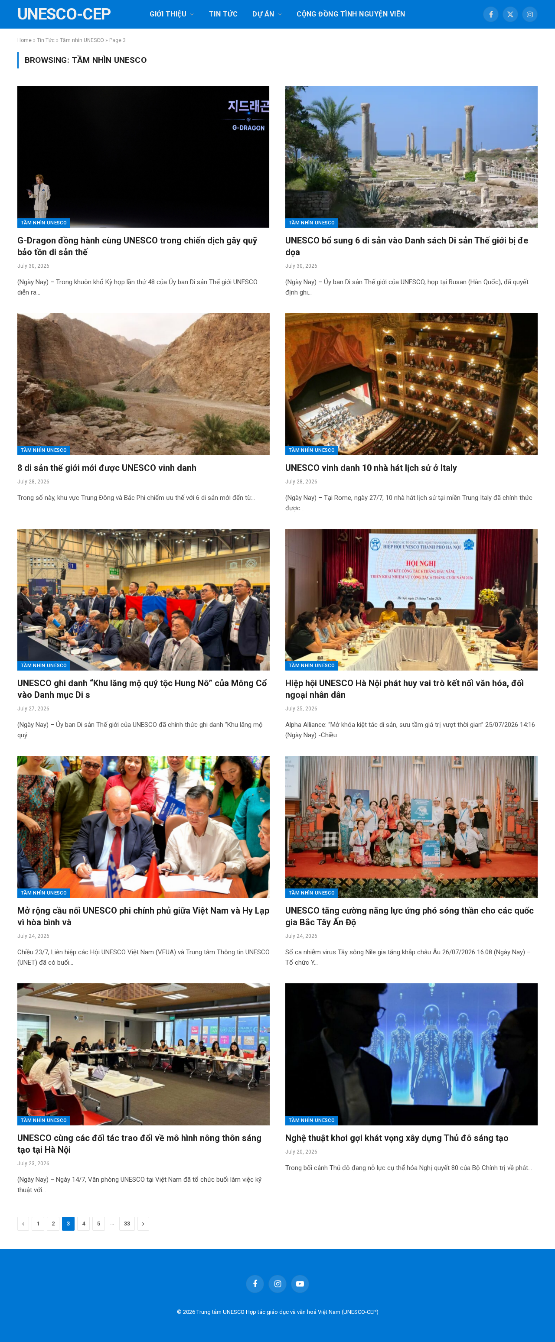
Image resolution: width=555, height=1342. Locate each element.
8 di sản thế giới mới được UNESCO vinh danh (106, 468)
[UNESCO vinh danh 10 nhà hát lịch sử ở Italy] (411, 384)
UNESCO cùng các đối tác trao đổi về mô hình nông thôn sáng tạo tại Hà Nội (139, 1144)
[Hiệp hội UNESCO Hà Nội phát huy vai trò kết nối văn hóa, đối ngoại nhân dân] (411, 600)
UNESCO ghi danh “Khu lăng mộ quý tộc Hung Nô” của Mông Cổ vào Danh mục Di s (142, 689)
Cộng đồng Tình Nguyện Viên (351, 14)
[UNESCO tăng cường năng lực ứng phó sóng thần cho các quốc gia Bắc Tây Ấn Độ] (411, 827)
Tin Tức (223, 14)
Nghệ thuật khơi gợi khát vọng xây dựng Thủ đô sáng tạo (397, 1138)
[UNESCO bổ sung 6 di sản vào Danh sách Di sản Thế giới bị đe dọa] (411, 156)
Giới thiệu (168, 14)
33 (127, 1223)
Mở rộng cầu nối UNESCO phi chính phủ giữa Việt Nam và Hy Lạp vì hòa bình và (143, 916)
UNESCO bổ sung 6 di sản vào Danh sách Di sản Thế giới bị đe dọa (406, 246)
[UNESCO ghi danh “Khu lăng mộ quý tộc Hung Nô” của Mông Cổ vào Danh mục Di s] (143, 600)
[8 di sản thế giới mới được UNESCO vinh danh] (143, 384)
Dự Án (263, 14)
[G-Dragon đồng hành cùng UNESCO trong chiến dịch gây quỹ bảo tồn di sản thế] (143, 156)
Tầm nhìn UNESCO (82, 40)
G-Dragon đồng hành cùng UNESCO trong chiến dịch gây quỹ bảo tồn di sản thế (137, 246)
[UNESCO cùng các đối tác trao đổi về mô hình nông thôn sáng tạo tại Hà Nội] (143, 1054)
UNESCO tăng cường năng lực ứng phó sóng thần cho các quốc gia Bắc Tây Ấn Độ (409, 916)
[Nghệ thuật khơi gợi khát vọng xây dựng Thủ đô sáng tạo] (411, 1054)
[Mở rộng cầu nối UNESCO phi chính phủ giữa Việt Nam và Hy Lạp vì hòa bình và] (143, 827)
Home (24, 40)
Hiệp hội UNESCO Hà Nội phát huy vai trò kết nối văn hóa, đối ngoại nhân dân (404, 689)
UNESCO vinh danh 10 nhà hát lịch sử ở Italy (371, 468)
